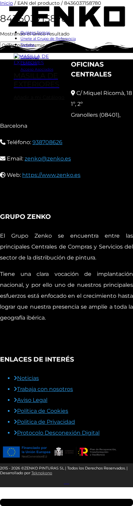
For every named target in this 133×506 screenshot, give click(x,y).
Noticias (28, 378)
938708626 (47, 142)
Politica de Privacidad (46, 422)
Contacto (28, 63)
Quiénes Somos (35, 32)
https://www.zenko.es (51, 175)
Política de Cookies (42, 411)
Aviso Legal (32, 400)
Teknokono (41, 472)
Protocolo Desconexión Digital (58, 433)
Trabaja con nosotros (45, 389)
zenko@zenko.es (48, 158)
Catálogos (29, 57)
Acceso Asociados (36, 69)
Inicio (6, 3)
